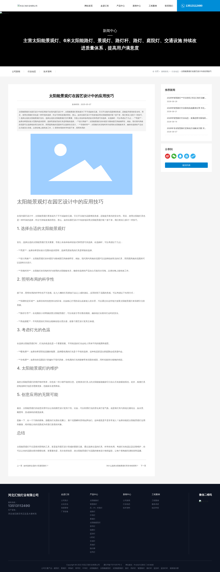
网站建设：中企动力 (133, 565)
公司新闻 (16, 71)
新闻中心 (110, 30)
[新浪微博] (167, 156)
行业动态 (32, 71)
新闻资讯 (164, 71)
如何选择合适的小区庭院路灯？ (36, 466)
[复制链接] (193, 156)
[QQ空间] (186, 156)
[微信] (173, 156)
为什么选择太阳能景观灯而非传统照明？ (122, 466)
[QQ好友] (180, 156)
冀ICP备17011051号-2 (113, 565)
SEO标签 (150, 565)
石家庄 (142, 565)
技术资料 (48, 71)
